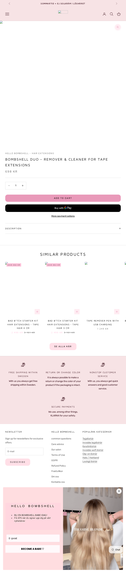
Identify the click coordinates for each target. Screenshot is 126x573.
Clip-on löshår (90, 453)
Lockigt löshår (90, 461)
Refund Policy (58, 465)
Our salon (56, 449)
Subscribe (17, 462)
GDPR (54, 460)
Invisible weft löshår (93, 450)
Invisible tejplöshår (92, 442)
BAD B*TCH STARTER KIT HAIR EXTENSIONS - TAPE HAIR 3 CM (63, 324)
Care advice (57, 444)
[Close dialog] (119, 491)
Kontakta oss (58, 482)
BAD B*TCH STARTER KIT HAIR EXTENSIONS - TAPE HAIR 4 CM (23, 324)
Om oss (55, 476)
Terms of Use (58, 455)
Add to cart (63, 198)
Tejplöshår (88, 438)
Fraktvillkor (57, 471)
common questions (61, 438)
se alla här (63, 346)
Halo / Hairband (91, 457)
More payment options (63, 216)
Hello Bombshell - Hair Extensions (29, 153)
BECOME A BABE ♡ (32, 549)
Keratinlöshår (89, 446)
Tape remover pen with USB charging (103, 322)
